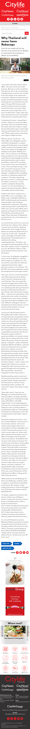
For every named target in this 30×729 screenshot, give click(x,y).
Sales (22, 697)
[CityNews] (7, 11)
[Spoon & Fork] (22, 15)
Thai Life (6, 543)
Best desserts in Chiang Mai (15, 634)
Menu (16, 23)
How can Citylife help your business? (15, 710)
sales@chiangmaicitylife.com (15, 713)
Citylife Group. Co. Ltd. (11, 723)
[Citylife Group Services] (7, 15)
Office (22, 696)
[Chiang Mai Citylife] (15, 5)
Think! (16, 543)
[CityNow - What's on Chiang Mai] (22, 11)
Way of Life (7, 548)
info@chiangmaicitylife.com (23, 701)
